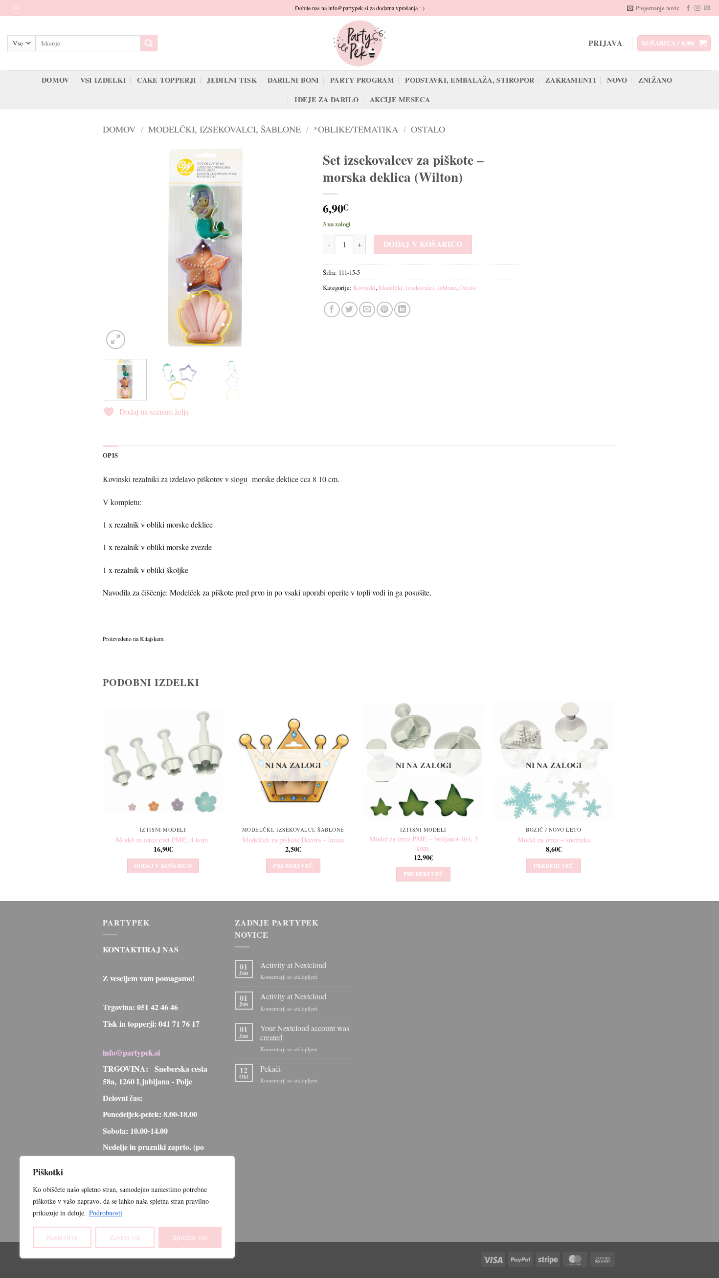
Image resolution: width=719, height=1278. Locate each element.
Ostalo (428, 129)
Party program (362, 80)
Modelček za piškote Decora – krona (293, 840)
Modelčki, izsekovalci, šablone (224, 129)
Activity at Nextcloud (293, 965)
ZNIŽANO (655, 80)
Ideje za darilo (326, 99)
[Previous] (119, 248)
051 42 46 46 (157, 1007)
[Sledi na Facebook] (688, 8)
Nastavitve (61, 1237)
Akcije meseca (400, 99)
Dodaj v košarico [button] (163, 865)
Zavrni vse (125, 1237)
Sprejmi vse (190, 1237)
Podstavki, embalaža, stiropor (469, 80)
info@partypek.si (131, 1052)
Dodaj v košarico (422, 244)
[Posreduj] (149, 43)
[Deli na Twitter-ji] (349, 310)
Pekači (270, 1068)
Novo (617, 80)
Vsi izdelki (103, 80)
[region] (127, 1207)
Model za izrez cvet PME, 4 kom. (163, 840)
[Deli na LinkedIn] (402, 310)
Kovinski (364, 287)
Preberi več (293, 865)
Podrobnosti (105, 1212)
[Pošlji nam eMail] (707, 8)
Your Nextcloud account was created (304, 1032)
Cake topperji (166, 80)
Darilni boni (293, 80)
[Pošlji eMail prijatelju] (367, 310)
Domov (55, 80)
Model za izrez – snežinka (553, 840)
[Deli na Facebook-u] (332, 310)
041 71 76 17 (179, 1023)
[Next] (291, 248)
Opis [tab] (110, 455)
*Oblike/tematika (356, 129)
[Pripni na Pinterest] (385, 310)
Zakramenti (570, 80)
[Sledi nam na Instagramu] (697, 8)
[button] (16, 8)
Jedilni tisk (231, 80)
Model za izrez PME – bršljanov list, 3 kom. (423, 844)
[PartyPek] (359, 43)
